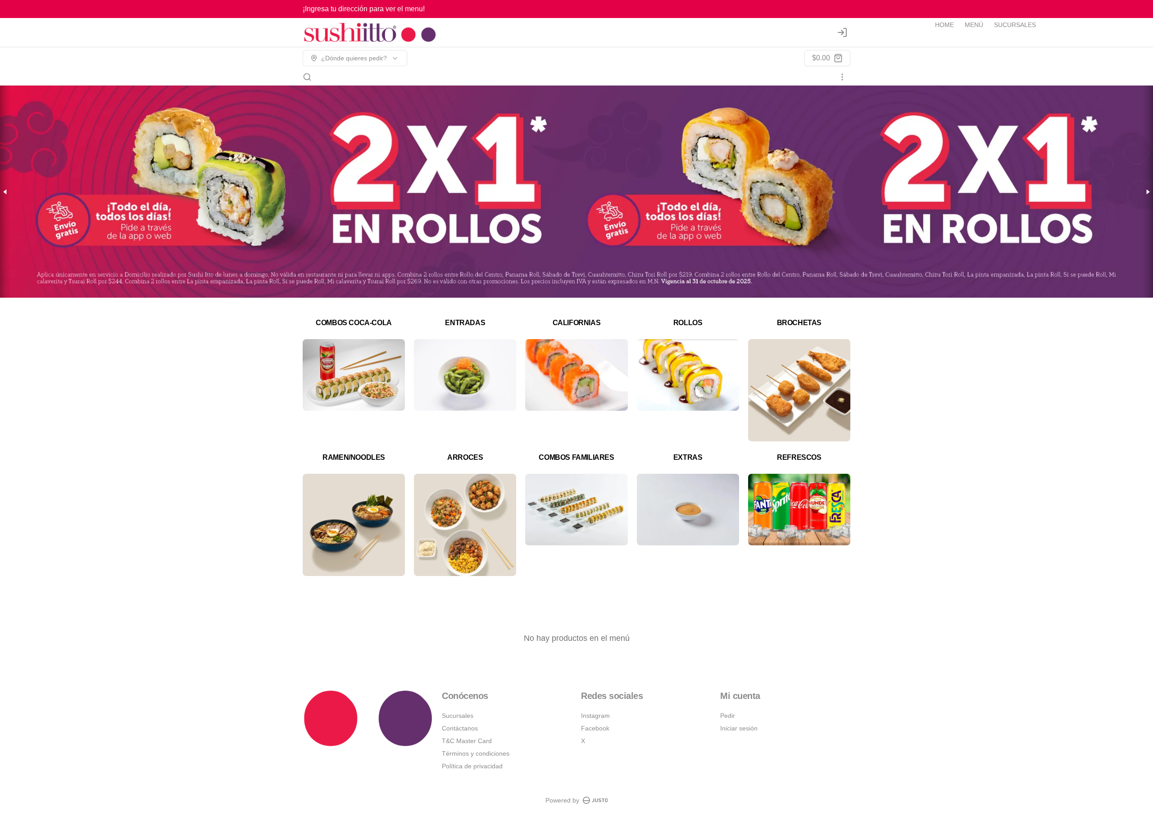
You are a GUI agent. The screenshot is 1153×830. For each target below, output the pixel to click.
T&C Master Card (467, 740)
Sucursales (457, 715)
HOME (944, 24)
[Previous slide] (5, 192)
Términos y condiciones (475, 753)
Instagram (595, 715)
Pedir (727, 715)
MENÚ (974, 24)
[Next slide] (1147, 192)
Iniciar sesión (739, 728)
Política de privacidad (472, 766)
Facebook (595, 728)
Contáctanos (460, 728)
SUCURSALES (1015, 24)
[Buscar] (307, 77)
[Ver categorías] (842, 77)
